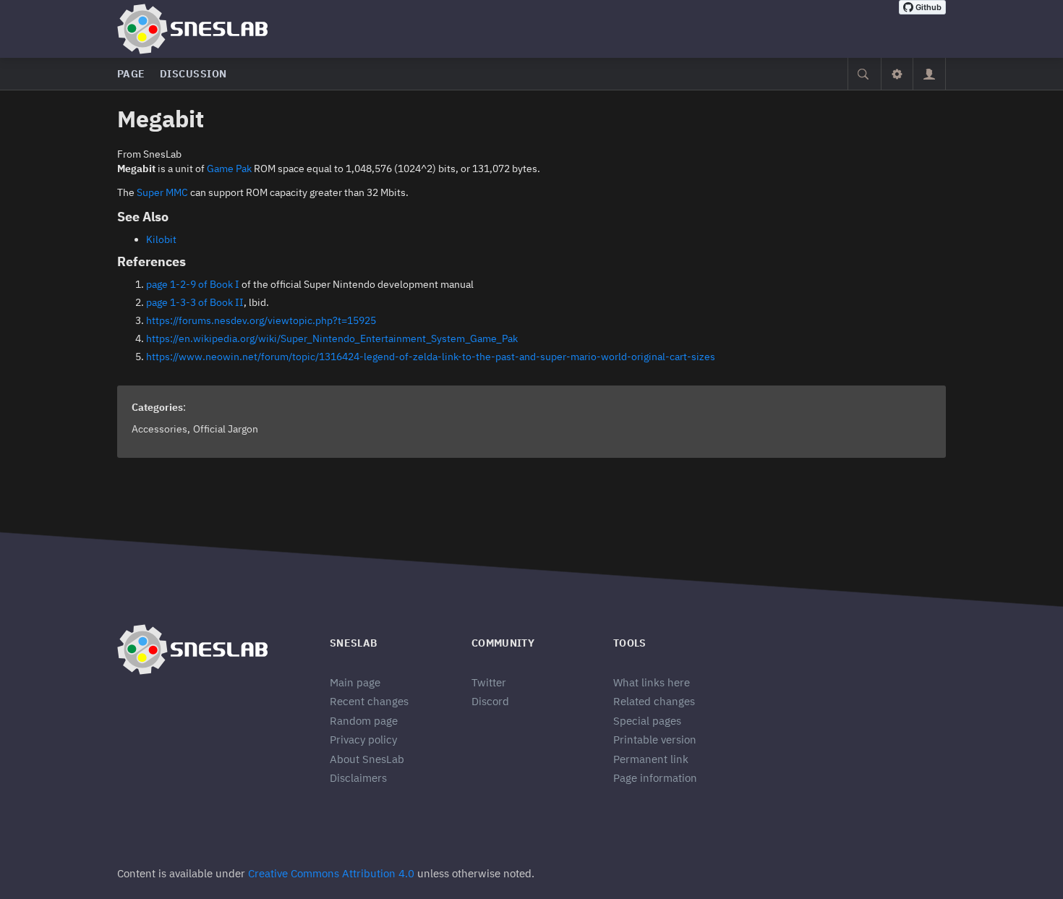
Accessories (159, 428)
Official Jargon (225, 428)
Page (131, 73)
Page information (655, 778)
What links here (651, 682)
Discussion (193, 73)
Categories (157, 407)
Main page (355, 682)
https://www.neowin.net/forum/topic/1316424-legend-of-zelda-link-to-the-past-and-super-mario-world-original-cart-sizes (430, 356)
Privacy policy (363, 739)
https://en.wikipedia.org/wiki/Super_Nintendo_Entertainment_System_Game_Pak (332, 338)
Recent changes (369, 701)
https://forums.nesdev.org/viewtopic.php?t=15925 (261, 320)
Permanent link (650, 759)
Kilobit (161, 239)
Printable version (654, 739)
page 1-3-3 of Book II (195, 302)
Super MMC (162, 192)
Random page (364, 721)
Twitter (488, 682)
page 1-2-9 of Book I (192, 284)
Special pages (647, 721)
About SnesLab (367, 759)
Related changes (654, 701)
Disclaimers (358, 778)
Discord (490, 701)
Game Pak (229, 168)
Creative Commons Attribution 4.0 (331, 873)
